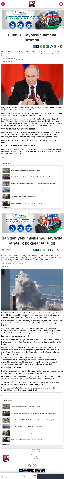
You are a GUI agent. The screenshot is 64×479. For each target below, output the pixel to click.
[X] (34, 465)
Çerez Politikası (36, 451)
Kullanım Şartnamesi (36, 454)
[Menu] (61, 4)
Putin (10, 52)
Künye (36, 456)
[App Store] (38, 470)
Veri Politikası (36, 453)
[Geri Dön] (3, 4)
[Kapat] (35, 475)
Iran (3, 395)
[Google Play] (25, 470)
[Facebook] (29, 465)
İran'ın (47, 257)
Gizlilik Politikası (36, 449)
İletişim (36, 458)
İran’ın (15, 123)
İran (13, 115)
